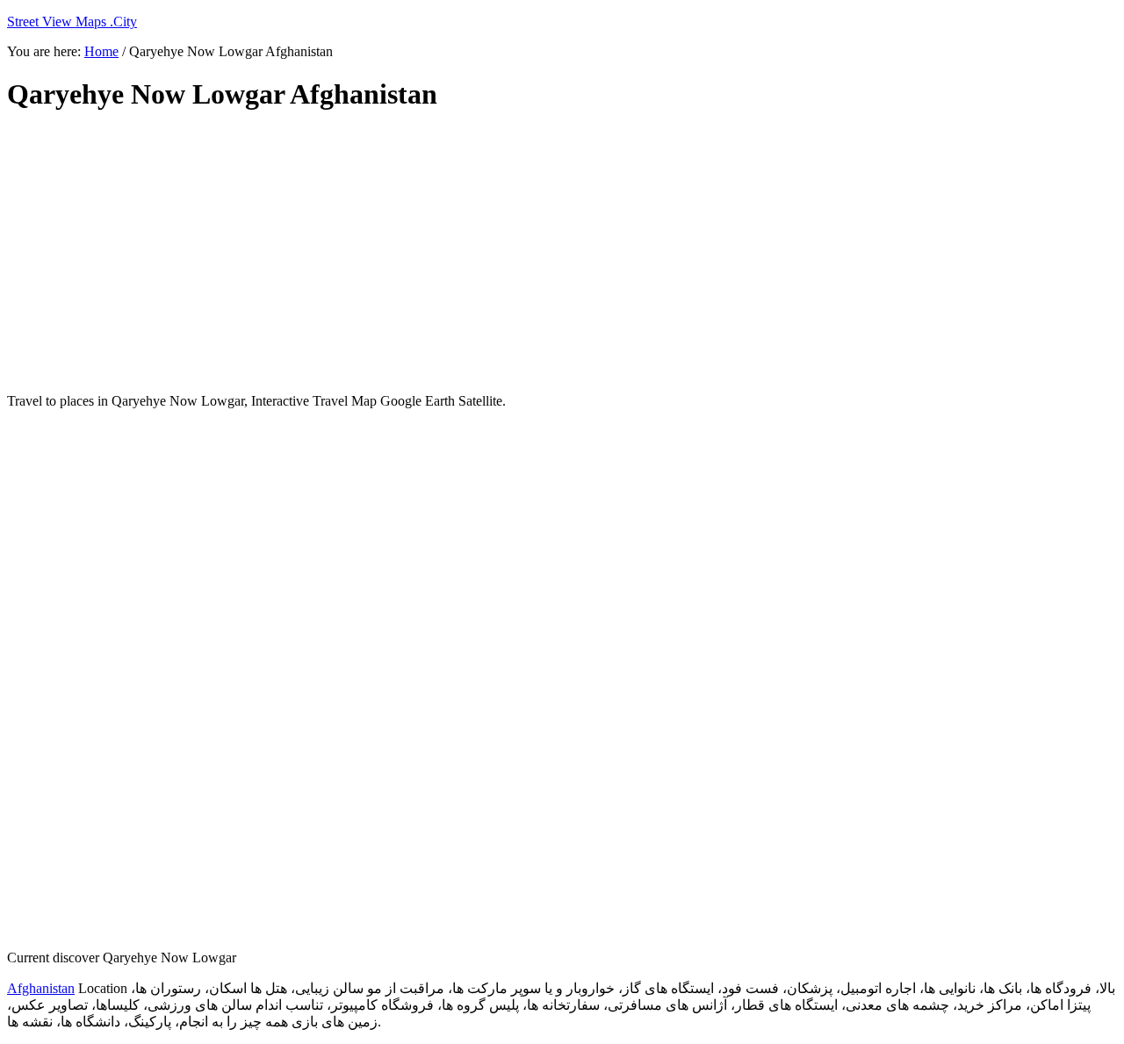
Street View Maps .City (72, 21)
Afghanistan (41, 988)
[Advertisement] (433, 253)
